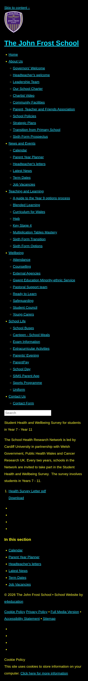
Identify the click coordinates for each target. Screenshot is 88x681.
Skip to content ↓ (17, 8)
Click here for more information (44, 673)
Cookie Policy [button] (14, 612)
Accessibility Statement (22, 619)
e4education (13, 601)
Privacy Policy (36, 612)
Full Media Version (65, 612)
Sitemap (49, 619)
